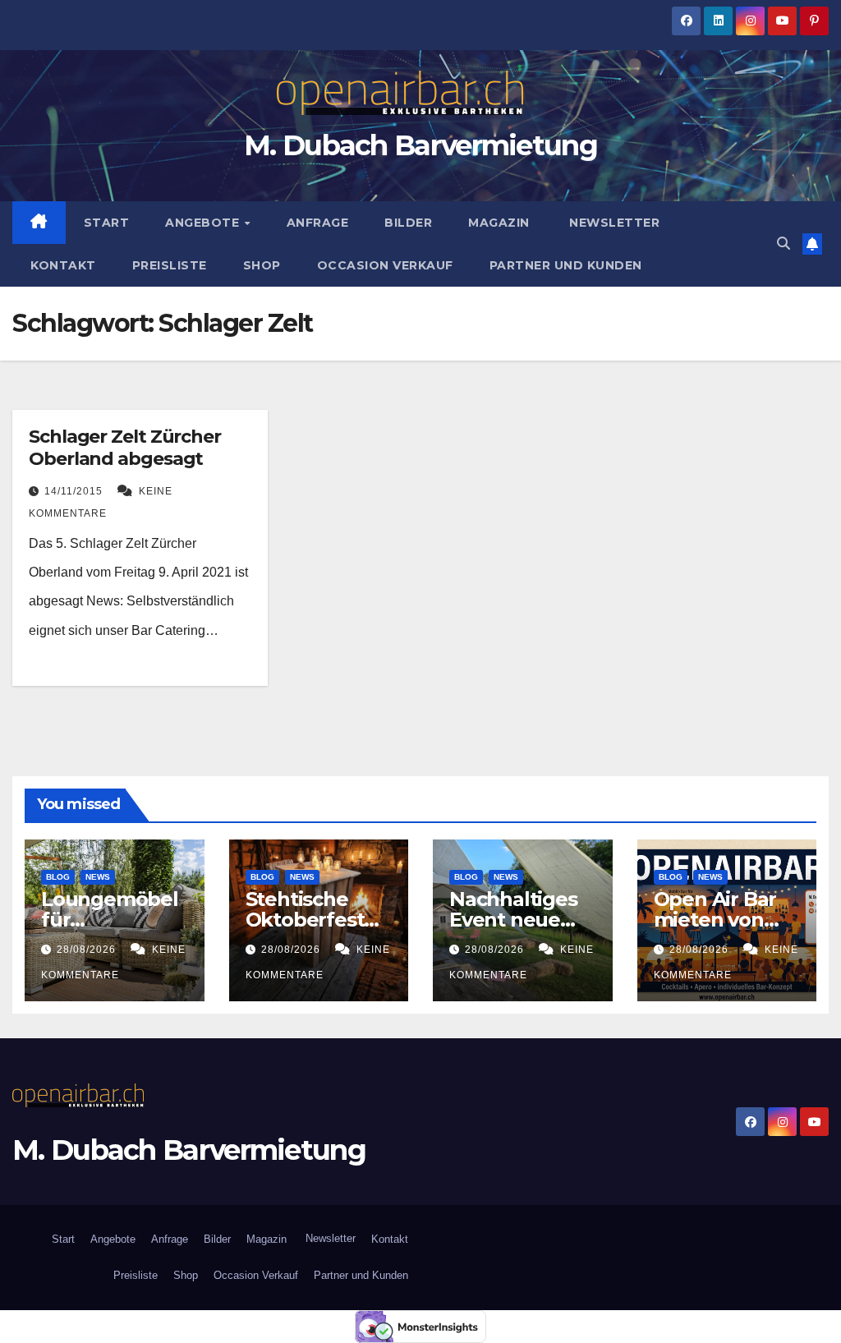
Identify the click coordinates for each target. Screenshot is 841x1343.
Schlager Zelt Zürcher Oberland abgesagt (125, 447)
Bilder (408, 222)
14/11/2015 (75, 491)
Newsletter (613, 222)
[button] (783, 244)
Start (107, 222)
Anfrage (318, 222)
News (97, 876)
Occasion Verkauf (385, 265)
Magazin (499, 222)
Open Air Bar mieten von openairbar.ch (721, 919)
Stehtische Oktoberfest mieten (305, 919)
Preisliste (169, 265)
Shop (262, 265)
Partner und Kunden (565, 265)
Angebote (204, 222)
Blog (58, 876)
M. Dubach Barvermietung (420, 145)
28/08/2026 (88, 949)
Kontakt (63, 265)
